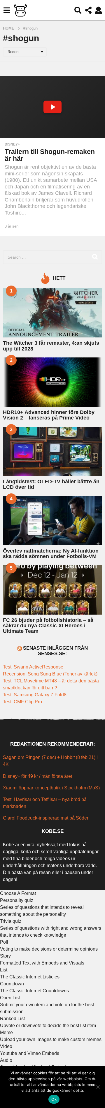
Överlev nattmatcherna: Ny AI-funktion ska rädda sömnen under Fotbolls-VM (51, 553)
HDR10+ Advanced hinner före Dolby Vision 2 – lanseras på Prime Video (48, 415)
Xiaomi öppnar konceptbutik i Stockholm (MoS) (51, 787)
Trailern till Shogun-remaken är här (50, 155)
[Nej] (98, 1087)
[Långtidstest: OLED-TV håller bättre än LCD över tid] (52, 451)
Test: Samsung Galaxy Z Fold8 (34, 694)
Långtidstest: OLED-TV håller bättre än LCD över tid (51, 484)
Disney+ (12, 144)
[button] (6, 10)
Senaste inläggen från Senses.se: (55, 650)
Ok (54, 1099)
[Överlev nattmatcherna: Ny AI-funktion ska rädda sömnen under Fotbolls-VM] (52, 520)
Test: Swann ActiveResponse (33, 666)
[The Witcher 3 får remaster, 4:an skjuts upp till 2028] (52, 312)
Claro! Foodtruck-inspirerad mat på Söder (45, 817)
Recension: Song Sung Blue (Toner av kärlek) (50, 673)
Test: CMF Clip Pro (22, 701)
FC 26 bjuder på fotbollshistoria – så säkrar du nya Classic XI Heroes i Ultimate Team (48, 625)
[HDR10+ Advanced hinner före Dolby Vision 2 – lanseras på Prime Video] (52, 382)
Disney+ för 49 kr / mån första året (37, 776)
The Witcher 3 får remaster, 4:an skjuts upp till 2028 (51, 345)
